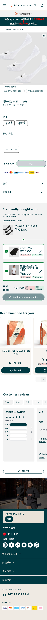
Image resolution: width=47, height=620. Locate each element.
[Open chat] (36, 545)
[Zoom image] (44, 36)
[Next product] (43, 379)
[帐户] (35, 5)
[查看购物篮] (42, 5)
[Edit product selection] (40, 251)
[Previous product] (38, 379)
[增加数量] (16, 149)
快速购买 (17, 370)
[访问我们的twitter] (30, 545)
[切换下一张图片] (44, 58)
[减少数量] (7, 149)
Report (42, 458)
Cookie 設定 (9, 528)
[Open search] (10, 5)
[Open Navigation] (5, 5)
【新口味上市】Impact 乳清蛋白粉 (15, 352)
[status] (11, 149)
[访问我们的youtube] (24, 545)
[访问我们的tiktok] (17, 545)
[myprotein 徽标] (22, 5)
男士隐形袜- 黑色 (16, 29)
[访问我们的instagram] (5, 545)
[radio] (9, 123)
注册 (9, 519)
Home (5, 29)
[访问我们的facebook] (11, 545)
